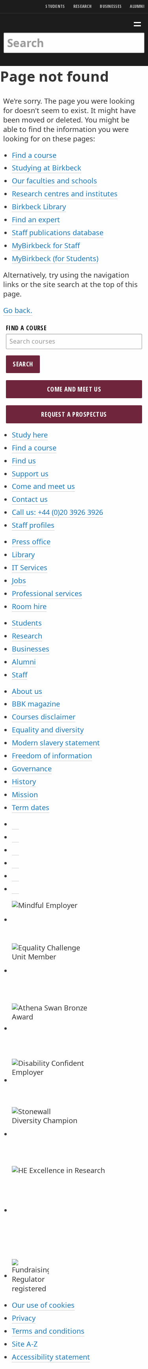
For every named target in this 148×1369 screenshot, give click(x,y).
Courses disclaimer (43, 716)
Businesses (111, 6)
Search (23, 364)
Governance (32, 768)
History (24, 781)
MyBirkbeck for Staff (46, 245)
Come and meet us (74, 389)
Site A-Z (24, 1344)
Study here (30, 434)
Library (23, 554)
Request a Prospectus (74, 414)
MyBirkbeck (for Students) (55, 258)
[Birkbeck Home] (74, 23)
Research (82, 6)
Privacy (24, 1318)
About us (27, 691)
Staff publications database (57, 232)
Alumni (137, 6)
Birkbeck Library (39, 206)
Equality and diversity (48, 729)
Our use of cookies (43, 1305)
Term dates (30, 807)
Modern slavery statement (56, 742)
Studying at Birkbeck (46, 167)
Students (55, 6)
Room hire (29, 606)
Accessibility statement (51, 1357)
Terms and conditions (48, 1331)
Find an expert (36, 219)
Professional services (47, 593)
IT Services (29, 567)
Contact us (30, 499)
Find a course (34, 155)
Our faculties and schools (54, 180)
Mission (25, 794)
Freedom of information (52, 755)
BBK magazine (36, 703)
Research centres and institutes (65, 193)
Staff (19, 674)
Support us (30, 473)
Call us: (57, 512)
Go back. (17, 310)
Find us (24, 460)
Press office (31, 541)
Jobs (19, 580)
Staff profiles (33, 525)
